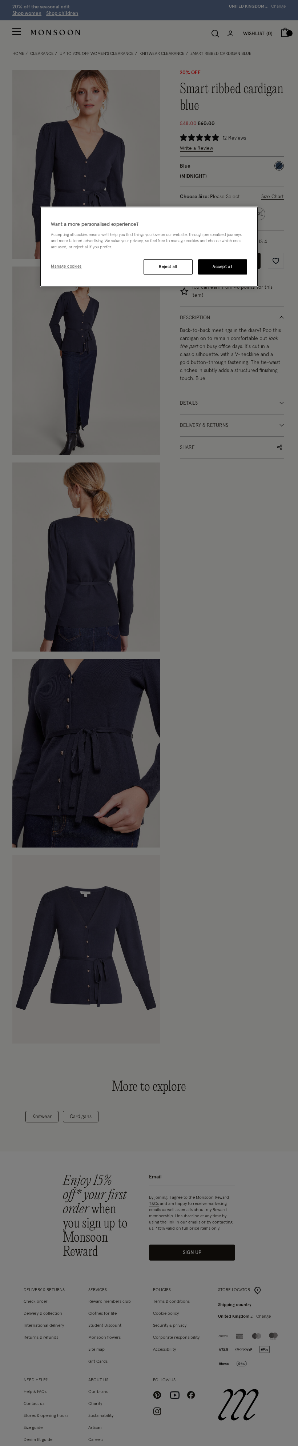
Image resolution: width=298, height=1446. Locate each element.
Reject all (168, 267)
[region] (149, 247)
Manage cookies (66, 267)
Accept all (223, 267)
